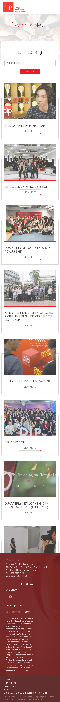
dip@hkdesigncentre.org (24, 570)
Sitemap (6, 680)
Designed (6, 699)
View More (30, 131)
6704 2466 (22, 576)
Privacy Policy (10, 686)
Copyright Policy (11, 690)
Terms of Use (9, 683)
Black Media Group (20, 699)
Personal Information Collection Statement (26, 693)
